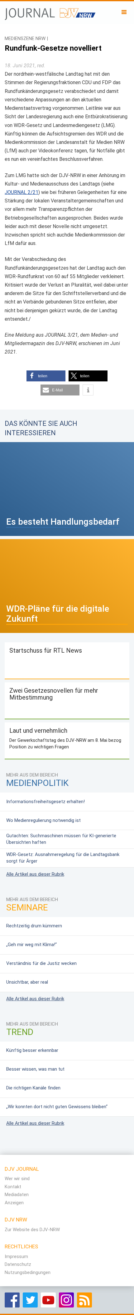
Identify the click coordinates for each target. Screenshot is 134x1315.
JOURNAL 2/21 (21, 192)
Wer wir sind (17, 1178)
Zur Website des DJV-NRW (32, 1229)
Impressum (16, 1256)
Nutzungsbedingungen (27, 1272)
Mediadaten (17, 1194)
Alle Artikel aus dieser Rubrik (35, 874)
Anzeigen (14, 1202)
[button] (45, 375)
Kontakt (13, 1187)
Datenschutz (18, 1264)
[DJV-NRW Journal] (50, 11)
